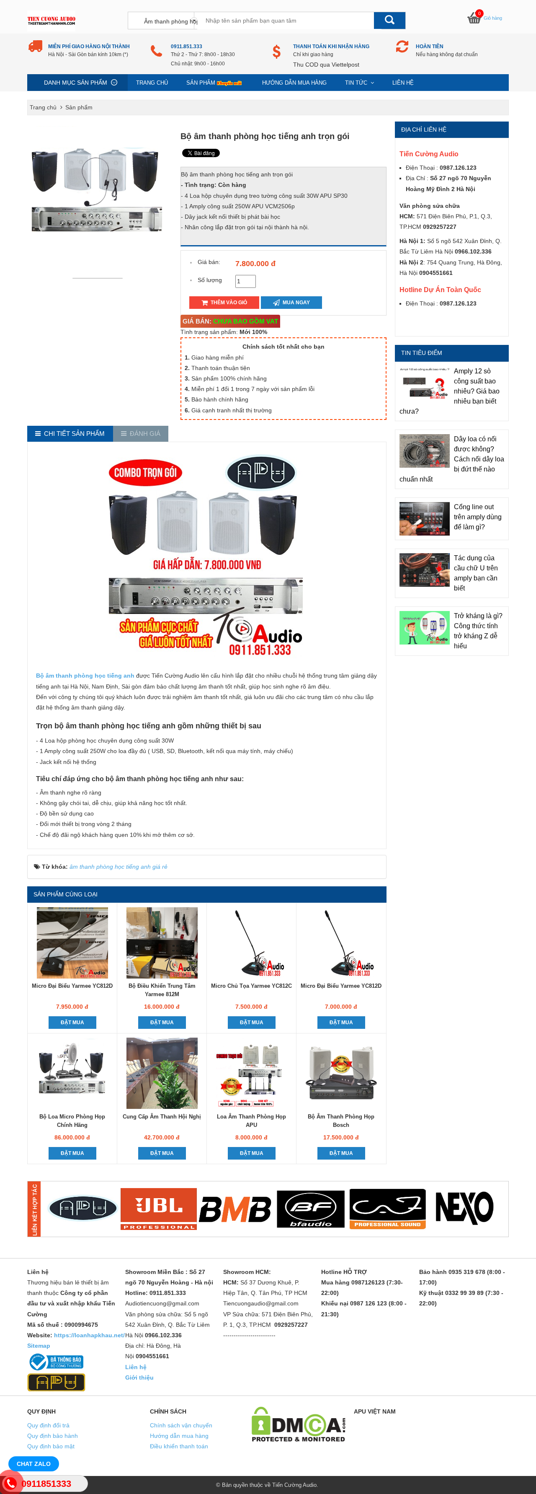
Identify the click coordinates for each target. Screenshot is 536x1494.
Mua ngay (295, 303)
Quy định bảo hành (52, 1435)
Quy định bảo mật (51, 1446)
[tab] (70, 434)
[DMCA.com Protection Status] (298, 1423)
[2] (159, 1209)
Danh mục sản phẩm (75, 82)
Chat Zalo (34, 1463)
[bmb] (235, 1209)
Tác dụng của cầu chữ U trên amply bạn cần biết (476, 573)
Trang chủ (152, 83)
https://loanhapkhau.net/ (89, 1335)
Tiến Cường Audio (294, 1485)
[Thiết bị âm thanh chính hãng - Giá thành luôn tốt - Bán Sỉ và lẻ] (51, 20)
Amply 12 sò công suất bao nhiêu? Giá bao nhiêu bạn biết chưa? (449, 391)
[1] (82, 1209)
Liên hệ (403, 83)
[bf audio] (311, 1209)
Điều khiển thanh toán (179, 1446)
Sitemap (38, 1345)
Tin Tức (357, 83)
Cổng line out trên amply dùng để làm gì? (478, 517)
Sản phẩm (200, 83)
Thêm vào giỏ (228, 303)
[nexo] (464, 1209)
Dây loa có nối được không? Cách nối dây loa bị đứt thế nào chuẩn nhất (451, 459)
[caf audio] (388, 1209)
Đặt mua (72, 1022)
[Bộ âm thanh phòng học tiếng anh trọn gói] (99, 277)
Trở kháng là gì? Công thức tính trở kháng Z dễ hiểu (478, 631)
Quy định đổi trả (48, 1425)
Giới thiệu (139, 1377)
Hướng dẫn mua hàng (294, 83)
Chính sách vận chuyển (181, 1425)
